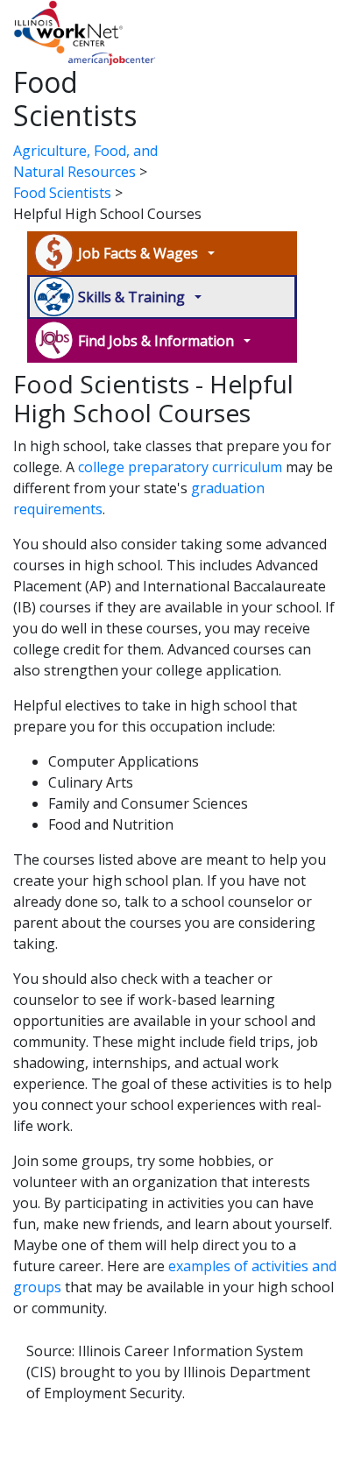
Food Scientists (62, 192)
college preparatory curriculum (180, 467)
